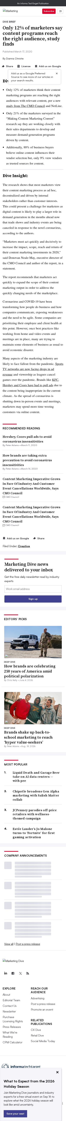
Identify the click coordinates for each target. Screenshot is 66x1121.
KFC (55, 379)
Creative (24, 546)
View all (8, 944)
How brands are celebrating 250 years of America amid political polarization (29, 671)
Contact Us (10, 1006)
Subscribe (49, 11)
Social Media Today (43, 1041)
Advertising (37, 998)
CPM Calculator (12, 1042)
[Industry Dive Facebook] (13, 973)
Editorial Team (11, 1000)
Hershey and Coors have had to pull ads (28, 385)
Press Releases (12, 1027)
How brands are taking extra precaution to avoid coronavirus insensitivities (27, 460)
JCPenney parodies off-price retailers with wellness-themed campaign (35, 814)
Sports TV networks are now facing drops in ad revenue (33, 369)
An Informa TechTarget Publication (33, 3)
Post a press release (28, 944)
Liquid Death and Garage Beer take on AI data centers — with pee (36, 777)
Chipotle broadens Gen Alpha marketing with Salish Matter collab (36, 795)
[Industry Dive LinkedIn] (5, 973)
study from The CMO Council (25, 106)
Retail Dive (37, 1035)
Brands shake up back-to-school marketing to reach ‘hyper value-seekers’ (28, 737)
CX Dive (36, 1030)
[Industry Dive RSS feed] (27, 973)
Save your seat (15, 1113)
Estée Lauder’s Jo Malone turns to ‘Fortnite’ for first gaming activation (34, 833)
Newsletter (9, 1011)
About (6, 994)
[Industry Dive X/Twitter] (20, 973)
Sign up (33, 598)
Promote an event (42, 1009)
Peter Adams (12, 445)
